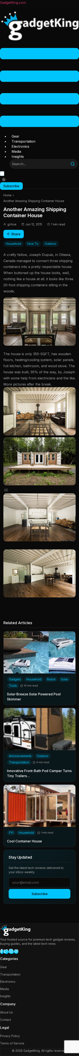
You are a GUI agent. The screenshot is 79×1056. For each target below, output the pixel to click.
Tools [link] (13, 685)
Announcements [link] (20, 756)
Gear (15, 136)
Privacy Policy (10, 1036)
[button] (39, 88)
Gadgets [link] (15, 679)
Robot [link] (51, 679)
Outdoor (50, 243)
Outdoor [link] (42, 756)
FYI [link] (11, 832)
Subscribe (40, 894)
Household (13, 243)
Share (15, 234)
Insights (18, 156)
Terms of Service (12, 1043)
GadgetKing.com (13, 2)
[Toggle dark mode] (4, 179)
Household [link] (34, 679)
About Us (6, 1012)
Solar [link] (64, 679)
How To (32, 243)
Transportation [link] (19, 762)
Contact (5, 1019)
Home (7, 195)
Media (16, 151)
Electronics (20, 146)
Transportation (23, 141)
